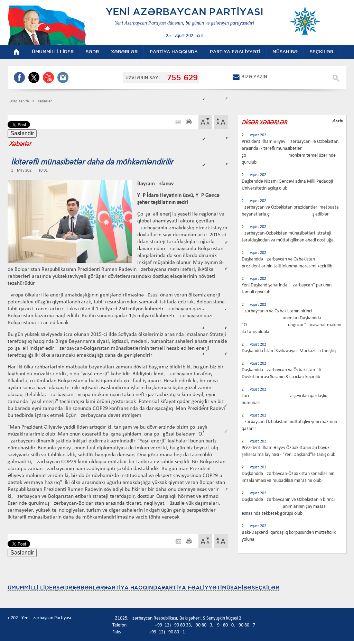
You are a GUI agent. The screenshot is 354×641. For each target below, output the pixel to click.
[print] (189, 122)
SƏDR (64, 587)
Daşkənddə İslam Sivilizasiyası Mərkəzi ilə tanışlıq (289, 351)
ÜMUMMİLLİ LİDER (32, 587)
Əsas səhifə (19, 101)
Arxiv (337, 120)
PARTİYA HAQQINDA (132, 587)
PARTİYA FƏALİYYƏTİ (191, 587)
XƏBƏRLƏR (88, 587)
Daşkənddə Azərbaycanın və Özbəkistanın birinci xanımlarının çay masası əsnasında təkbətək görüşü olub (288, 506)
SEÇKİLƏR (265, 587)
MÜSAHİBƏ (237, 587)
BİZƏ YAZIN (254, 76)
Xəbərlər (45, 101)
